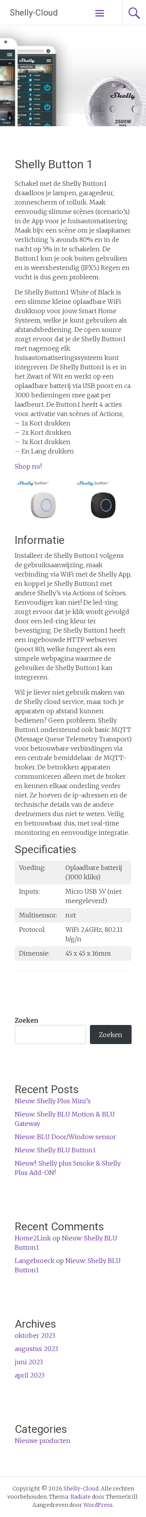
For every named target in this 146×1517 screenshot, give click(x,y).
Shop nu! (28, 466)
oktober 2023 (35, 1335)
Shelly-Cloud (34, 13)
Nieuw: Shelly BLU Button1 (55, 1150)
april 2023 (29, 1375)
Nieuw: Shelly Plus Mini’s (53, 1101)
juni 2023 (29, 1362)
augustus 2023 (36, 1349)
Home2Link (33, 1238)
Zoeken (26, 1020)
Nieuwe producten (42, 1441)
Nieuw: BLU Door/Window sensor (65, 1137)
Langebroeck (35, 1261)
